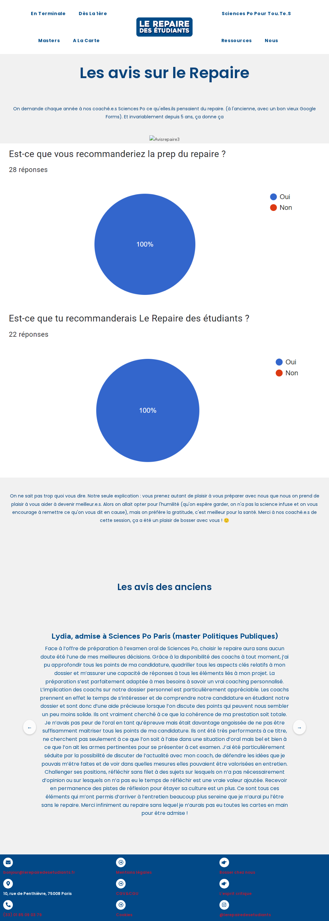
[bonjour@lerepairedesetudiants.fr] (8, 862)
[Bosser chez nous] (224, 862)
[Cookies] (121, 905)
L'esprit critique (235, 893)
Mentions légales (134, 872)
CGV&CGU (127, 893)
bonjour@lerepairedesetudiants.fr (39, 872)
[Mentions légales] (121, 862)
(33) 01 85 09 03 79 (22, 914)
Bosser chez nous (237, 872)
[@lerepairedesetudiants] (224, 905)
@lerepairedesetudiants (245, 914)
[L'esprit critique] (224, 884)
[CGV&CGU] (121, 884)
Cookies (124, 914)
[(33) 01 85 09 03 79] (8, 905)
